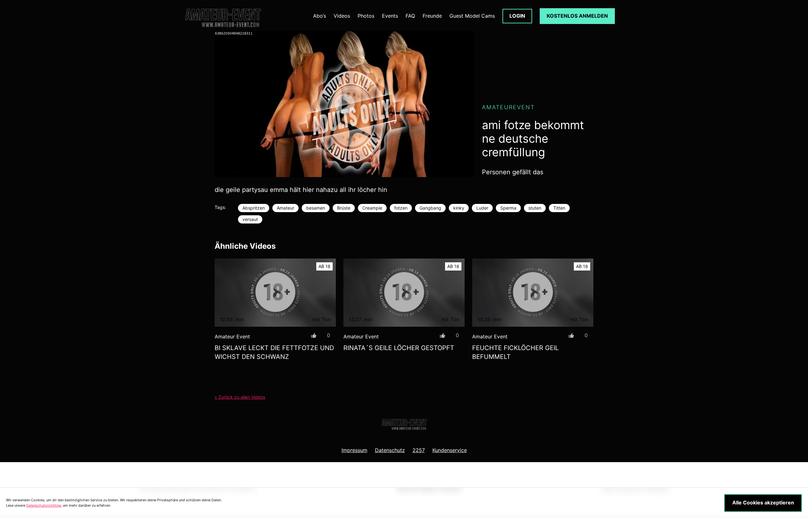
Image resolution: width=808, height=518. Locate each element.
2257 (419, 450)
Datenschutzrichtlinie (43, 505)
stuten (534, 208)
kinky (458, 208)
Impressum (354, 450)
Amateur (285, 208)
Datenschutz (390, 450)
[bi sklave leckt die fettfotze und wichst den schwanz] (275, 293)
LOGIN (517, 16)
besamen (315, 208)
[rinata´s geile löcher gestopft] (404, 293)
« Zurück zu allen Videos (240, 397)
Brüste (343, 208)
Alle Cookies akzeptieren (763, 502)
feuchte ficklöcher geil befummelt (515, 352)
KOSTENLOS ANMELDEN (577, 16)
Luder (482, 208)
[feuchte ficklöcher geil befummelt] (532, 293)
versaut (250, 219)
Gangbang (430, 208)
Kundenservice (449, 450)
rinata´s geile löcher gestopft (398, 348)
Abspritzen (253, 208)
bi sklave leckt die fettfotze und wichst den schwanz (274, 352)
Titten (559, 208)
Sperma (508, 208)
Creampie (372, 208)
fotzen (400, 208)
